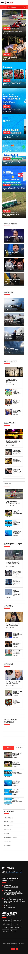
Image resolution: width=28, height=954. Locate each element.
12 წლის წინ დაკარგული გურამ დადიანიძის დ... (13, 266)
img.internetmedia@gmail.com (14, 872)
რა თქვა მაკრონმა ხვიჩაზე (11, 887)
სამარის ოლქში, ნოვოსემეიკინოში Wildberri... (13, 349)
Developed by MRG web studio (14, 945)
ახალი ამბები (8, 817)
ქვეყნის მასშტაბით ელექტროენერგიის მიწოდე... (11, 381)
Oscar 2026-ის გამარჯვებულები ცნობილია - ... (17, 643)
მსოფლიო (7, 829)
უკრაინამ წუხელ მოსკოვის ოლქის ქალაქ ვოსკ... (17, 573)
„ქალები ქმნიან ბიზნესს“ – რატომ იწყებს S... (17, 411)
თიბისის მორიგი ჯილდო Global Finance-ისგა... (17, 532)
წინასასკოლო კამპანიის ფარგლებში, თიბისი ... (17, 800)
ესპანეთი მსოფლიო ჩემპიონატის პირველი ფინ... (16, 391)
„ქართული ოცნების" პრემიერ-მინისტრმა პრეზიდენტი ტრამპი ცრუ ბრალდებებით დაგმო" (13, 893)
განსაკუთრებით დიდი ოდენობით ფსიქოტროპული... (17, 451)
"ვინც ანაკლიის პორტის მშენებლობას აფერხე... (16, 402)
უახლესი (9, 747)
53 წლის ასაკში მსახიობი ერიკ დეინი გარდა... (16, 652)
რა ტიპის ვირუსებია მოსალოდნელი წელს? (16, 702)
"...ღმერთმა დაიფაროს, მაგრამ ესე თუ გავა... (12, 624)
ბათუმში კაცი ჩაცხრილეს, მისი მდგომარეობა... (13, 441)
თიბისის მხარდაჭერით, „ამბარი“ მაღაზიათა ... (16, 522)
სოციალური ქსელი (10, 837)
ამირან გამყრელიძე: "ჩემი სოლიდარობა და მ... (13, 682)
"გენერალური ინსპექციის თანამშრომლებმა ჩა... (17, 471)
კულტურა (7, 841)
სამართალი (8, 825)
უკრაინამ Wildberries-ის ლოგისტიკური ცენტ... (16, 582)
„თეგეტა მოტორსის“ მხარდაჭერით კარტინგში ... (13, 502)
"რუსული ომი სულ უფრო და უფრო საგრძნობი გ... (13, 280)
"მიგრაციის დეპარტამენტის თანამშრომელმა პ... (17, 461)
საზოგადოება (8, 821)
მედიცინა (7, 845)
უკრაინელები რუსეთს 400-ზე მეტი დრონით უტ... (13, 306)
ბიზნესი (6, 28)
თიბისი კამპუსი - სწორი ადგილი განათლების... (16, 791)
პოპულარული (19, 747)
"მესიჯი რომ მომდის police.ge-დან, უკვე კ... (17, 634)
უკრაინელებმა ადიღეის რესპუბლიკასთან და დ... (13, 562)
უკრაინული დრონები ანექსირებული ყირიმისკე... (12, 320)
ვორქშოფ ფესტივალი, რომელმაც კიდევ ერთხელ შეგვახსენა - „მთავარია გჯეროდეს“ (14, 901)
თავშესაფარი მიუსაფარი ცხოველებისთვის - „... (17, 512)
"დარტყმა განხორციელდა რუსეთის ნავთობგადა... (12, 251)
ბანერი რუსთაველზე (9, 907)
